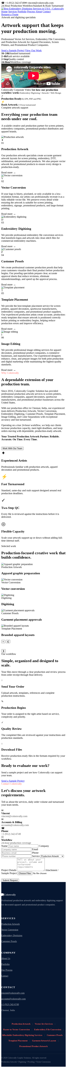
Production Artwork (10, 924)
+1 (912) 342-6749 (10, 1004)
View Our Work (33, 50)
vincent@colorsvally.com (13, 993)
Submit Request (10, 880)
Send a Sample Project (12, 50)
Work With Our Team (12, 448)
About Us (5, 958)
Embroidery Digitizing (11, 935)
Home (4, 11)
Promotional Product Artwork (33, 1046)
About (38, 11)
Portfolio (22, 11)
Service (36, 856)
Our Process (6, 970)
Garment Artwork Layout (44, 1040)
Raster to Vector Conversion (16, 1029)
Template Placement (17, 1040)
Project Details (9, 870)
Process (31, 11)
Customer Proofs (9, 941)
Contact (47, 11)
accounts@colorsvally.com (13, 999)
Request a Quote (9, 14)
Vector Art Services (44, 1024)
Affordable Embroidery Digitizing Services (22, 1035)
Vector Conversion (9, 930)
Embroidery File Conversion (47, 1029)
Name (4, 846)
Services (12, 11)
